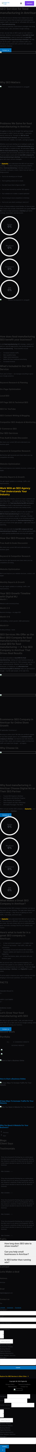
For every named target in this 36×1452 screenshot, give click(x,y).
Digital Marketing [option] (5, 1351)
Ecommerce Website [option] (6, 1346)
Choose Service (5, 1329)
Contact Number (5, 1323)
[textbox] (6, 1341)
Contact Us (24, 1386)
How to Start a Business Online (13, 1079)
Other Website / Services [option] (7, 1355)
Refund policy (12, 1386)
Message (3, 1357)
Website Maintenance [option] (6, 1353)
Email (2, 1316)
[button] (5, 50)
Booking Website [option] (5, 1349)
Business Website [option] (5, 1344)
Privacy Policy (10, 1384)
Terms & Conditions (24, 1384)
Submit (18, 1367)
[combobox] (18, 1343)
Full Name (3, 1310)
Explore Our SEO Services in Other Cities (14, 1376)
